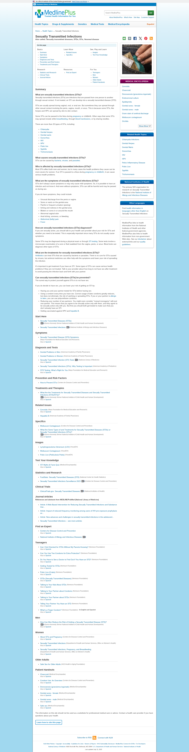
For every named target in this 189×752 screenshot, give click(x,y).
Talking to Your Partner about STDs (54, 597)
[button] (145, 126)
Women (95, 77)
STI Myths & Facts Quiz (49, 465)
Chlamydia (44, 129)
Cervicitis (44, 409)
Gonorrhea (44, 138)
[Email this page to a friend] (124, 38)
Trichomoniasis (46, 152)
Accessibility (66, 744)
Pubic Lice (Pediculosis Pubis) (52, 455)
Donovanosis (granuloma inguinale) (54, 687)
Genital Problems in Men (50, 352)
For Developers (141, 744)
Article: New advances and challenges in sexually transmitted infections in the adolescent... (77, 517)
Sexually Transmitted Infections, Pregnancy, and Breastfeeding (65, 649)
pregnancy (77, 116)
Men (94, 75)
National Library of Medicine (47, 4)
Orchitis (125, 121)
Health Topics (41, 24)
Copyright (59, 744)
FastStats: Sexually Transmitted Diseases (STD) (59, 477)
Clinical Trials (44, 75)
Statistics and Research (48, 72)
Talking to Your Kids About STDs (53, 585)
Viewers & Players (90, 744)
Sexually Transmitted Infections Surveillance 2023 (60, 481)
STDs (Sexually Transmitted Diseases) (55, 578)
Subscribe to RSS (84, 738)
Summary (43, 52)
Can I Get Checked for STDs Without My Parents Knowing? (64, 547)
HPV (42, 143)
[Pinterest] (145, 38)
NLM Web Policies (49, 744)
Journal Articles (45, 77)
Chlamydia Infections (130, 139)
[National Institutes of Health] (35, 4)
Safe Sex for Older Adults (50, 664)
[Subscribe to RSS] (151, 38)
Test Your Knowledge (100, 55)
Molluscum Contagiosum (50, 426)
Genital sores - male (48, 699)
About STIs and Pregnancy (51, 637)
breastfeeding (62, 119)
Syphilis (43, 149)
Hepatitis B (44, 416)
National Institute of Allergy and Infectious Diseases (61, 537)
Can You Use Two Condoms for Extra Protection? (60, 553)
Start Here (43, 55)
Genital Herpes (128, 143)
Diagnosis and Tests (47, 60)
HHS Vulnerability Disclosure (106, 744)
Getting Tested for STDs (50, 566)
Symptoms (43, 57)
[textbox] (126, 12)
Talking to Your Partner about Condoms (56, 591)
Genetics (82, 24)
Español (150, 24)
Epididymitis (127, 102)
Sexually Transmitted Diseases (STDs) (55, 321)
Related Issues (71, 52)
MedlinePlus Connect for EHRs (125, 744)
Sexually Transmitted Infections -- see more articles (61, 521)
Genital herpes (46, 132)
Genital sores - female (49, 693)
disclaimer (142, 239)
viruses (65, 160)
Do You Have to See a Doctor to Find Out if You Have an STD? (65, 560)
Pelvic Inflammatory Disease (133, 163)
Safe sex (43, 706)
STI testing (93, 241)
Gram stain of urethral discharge (135, 113)
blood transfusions (82, 119)
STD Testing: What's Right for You (54, 370)
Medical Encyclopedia (118, 24)
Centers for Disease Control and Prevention (58, 531)
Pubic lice (44, 146)
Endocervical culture (130, 98)
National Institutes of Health (132, 746)
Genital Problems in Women (51, 356)
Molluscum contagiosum (132, 117)
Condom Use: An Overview (51, 680)
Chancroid (44, 674)
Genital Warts (127, 147)
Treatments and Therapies (49, 64)
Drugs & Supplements (63, 24)
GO (150, 13)
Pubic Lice (126, 167)
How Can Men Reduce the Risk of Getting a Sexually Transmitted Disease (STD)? (73, 622)
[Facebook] (135, 38)
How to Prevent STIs (48, 383)
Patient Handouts (99, 82)
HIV (41, 140)
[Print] (129, 38)
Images (95, 52)
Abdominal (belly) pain (49, 219)
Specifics (69, 55)
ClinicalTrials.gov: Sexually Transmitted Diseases (60, 491)
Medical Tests (97, 24)
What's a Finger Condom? (51, 610)
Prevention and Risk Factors (50, 62)
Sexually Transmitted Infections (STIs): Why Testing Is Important (66, 366)
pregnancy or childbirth (94, 172)
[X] (140, 38)
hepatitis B (74, 311)
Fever (42, 222)
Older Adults (97, 80)
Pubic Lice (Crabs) (47, 572)
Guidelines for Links (77, 744)
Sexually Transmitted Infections (53, 327)
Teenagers (96, 72)
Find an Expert (71, 72)
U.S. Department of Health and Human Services (108, 746)
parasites (76, 160)
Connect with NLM (105, 738)
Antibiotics (39, 255)
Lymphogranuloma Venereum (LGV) (55, 447)
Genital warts (45, 135)
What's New (128, 17)
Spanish (48, 342)
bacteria (58, 160)
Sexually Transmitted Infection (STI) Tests (57, 360)
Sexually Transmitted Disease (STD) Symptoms (59, 337)
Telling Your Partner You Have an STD (55, 604)
